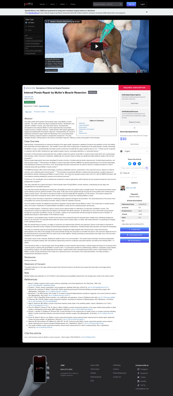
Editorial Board (96, 377)
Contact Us (117, 377)
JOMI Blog (116, 365)
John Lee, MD (131, 188)
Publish (62, 4)
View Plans (134, 103)
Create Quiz (135, 229)
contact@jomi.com (142, 389)
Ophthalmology (29, 102)
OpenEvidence (33, 13)
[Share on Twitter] (129, 163)
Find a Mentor (136, 241)
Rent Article (134, 144)
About (52, 4)
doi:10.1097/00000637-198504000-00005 (41, 285)
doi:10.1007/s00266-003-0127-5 (98, 287)
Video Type (29, 19)
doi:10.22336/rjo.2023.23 (44, 327)
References (83, 133)
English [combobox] (127, 151)
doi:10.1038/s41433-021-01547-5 (59, 295)
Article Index (95, 369)
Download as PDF (135, 235)
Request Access (134, 122)
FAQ (92, 381)
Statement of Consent (86, 129)
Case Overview (44, 106)
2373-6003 (68, 369)
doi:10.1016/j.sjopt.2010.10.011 (38, 305)
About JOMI (95, 365)
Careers (116, 369)
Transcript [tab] (51, 111)
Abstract (82, 123)
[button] (97, 46)
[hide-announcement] (146, 12)
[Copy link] (147, 168)
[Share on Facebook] (134, 163)
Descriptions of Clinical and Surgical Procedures (52, 88)
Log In (142, 4)
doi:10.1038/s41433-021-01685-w (56, 291)
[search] (121, 4)
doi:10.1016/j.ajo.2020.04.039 (93, 323)
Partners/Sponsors (119, 373)
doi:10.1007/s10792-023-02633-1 (74, 319)
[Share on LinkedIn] (139, 163)
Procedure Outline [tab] (39, 111)
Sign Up (131, 4)
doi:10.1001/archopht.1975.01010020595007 (42, 301)
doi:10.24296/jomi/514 (88, 337)
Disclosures (83, 127)
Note (80, 131)
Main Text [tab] (28, 111)
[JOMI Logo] (28, 4)
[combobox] (106, 4)
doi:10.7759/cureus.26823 (106, 297)
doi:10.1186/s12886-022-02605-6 (82, 309)
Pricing (73, 4)
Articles (42, 4)
